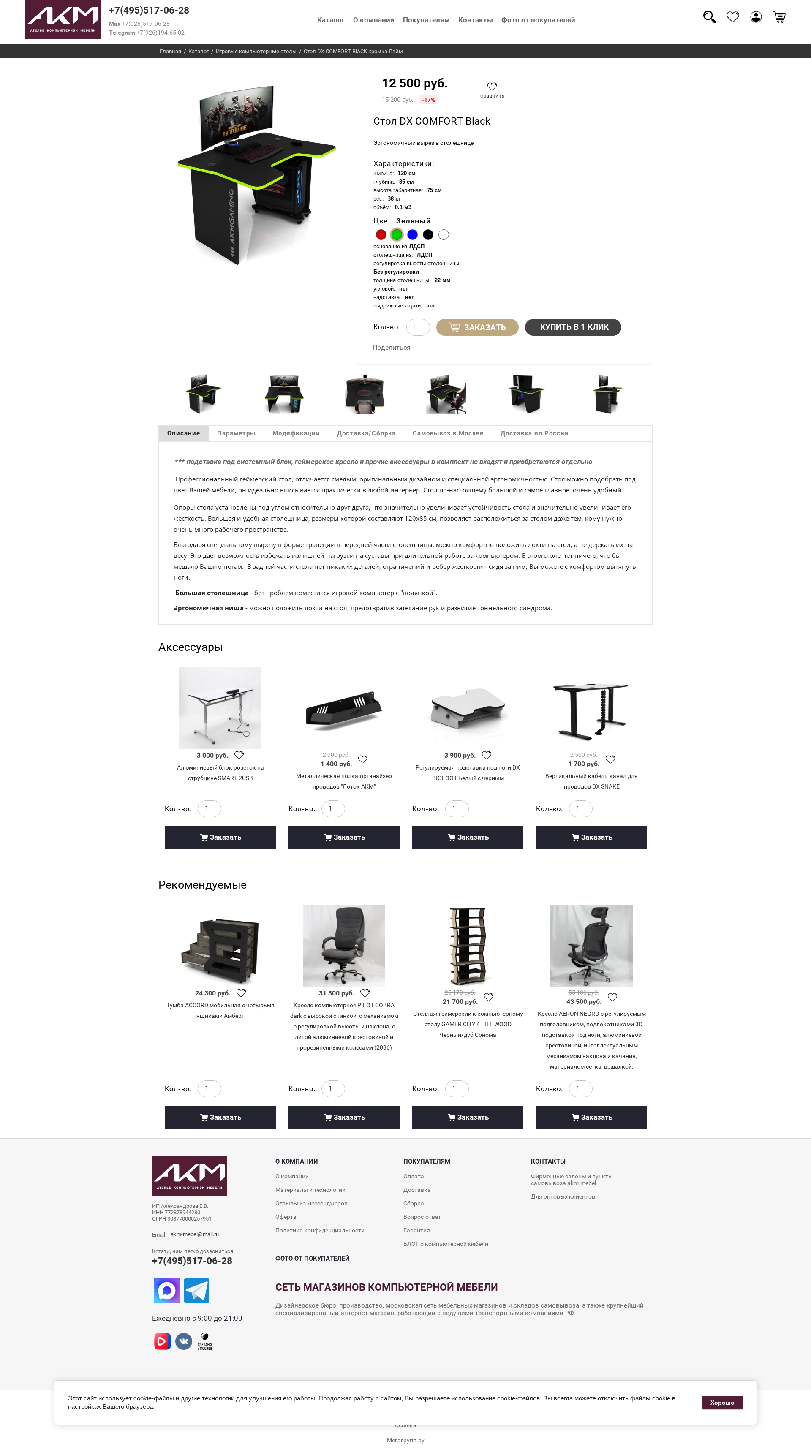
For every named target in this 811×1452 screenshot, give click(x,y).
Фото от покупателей (538, 20)
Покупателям (426, 20)
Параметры (236, 433)
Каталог (331, 20)
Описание (183, 433)
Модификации (296, 433)
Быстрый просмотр (220, 708)
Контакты (475, 20)
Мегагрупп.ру (406, 1440)
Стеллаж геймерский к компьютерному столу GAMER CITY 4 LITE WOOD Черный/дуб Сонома (468, 1024)
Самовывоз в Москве (448, 433)
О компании (374, 20)
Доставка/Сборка (366, 433)
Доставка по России (535, 433)
